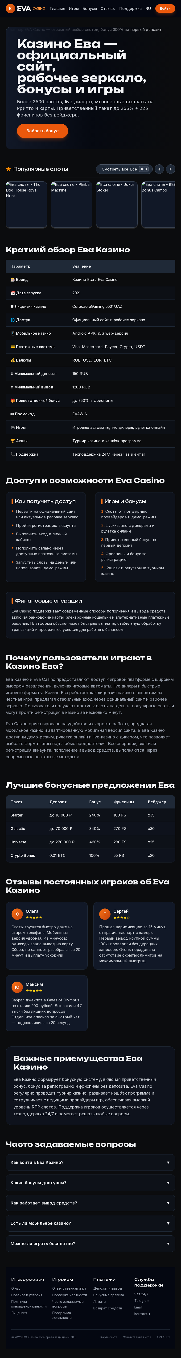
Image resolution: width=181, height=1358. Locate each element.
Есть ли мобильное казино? (90, 1223)
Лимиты (99, 1302)
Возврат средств (107, 1308)
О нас (16, 1288)
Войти (165, 8)
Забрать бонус (42, 130)
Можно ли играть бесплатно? (90, 1243)
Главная (57, 8)
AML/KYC (163, 1337)
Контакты (142, 1314)
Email (138, 1307)
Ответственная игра (69, 1288)
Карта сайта (108, 1337)
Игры (74, 8)
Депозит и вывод (107, 1288)
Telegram (141, 1301)
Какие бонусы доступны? (90, 1182)
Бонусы (89, 8)
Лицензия (19, 1313)
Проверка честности (69, 1295)
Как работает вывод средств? (90, 1202)
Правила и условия (26, 1295)
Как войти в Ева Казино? (90, 1162)
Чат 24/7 (141, 1294)
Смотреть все (115, 169)
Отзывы (108, 8)
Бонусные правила (108, 1295)
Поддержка (130, 8)
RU (148, 8)
